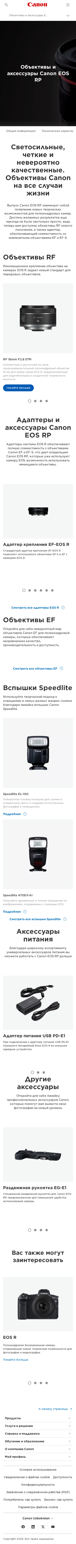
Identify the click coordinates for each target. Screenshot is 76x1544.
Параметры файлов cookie (38, 1507)
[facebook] (23, 1527)
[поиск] (6, 5)
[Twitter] (43, 1527)
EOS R (9, 1337)
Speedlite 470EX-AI (18, 895)
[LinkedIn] (33, 1527)
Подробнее (12, 814)
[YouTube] (53, 1527)
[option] (38, 339)
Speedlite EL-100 (16, 794)
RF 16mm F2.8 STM (17, 359)
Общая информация (20, 130)
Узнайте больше (18, 388)
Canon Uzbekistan (36, 1518)
